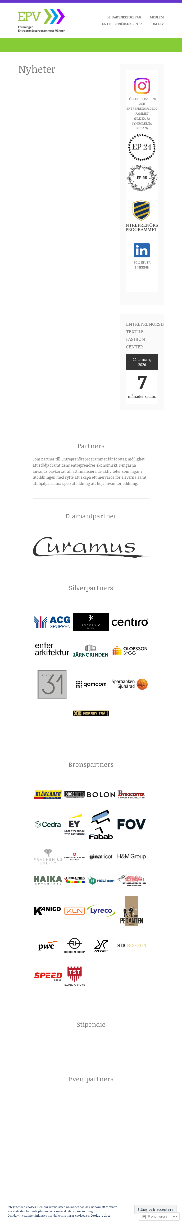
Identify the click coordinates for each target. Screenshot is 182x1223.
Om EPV (157, 24)
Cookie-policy (100, 1215)
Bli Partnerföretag (124, 17)
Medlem (157, 17)
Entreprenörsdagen (120, 24)
